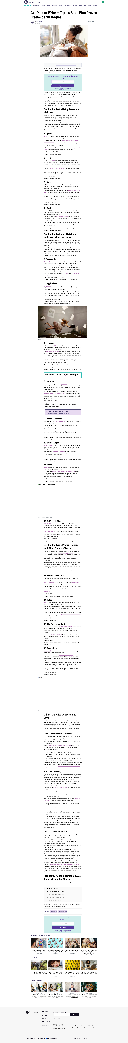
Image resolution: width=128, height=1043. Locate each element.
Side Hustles (54, 911)
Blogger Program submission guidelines (63, 471)
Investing (75, 5)
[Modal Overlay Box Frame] (63, 82)
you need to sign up (62, 216)
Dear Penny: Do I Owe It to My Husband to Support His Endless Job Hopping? (72, 996)
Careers (44, 1015)
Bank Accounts (67, 5)
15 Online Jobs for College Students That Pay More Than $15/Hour (55, 996)
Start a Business (63, 911)
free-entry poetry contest (66, 655)
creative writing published (65, 553)
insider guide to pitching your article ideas (59, 745)
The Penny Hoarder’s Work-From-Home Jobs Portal (64, 864)
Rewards (99, 2)
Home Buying (82, 5)
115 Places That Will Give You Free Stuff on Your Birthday (72, 951)
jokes (67, 273)
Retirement (54, 5)
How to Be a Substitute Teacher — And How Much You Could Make (39, 996)
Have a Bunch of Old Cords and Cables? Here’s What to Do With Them (72, 974)
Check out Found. (70, 375)
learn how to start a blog (60, 787)
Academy (91, 2)
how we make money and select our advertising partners (66, 65)
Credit (60, 5)
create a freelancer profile (57, 168)
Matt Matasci (40, 21)
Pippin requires (48, 531)
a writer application (65, 200)
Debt (48, 5)
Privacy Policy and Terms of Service (34, 1038)
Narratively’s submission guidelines (54, 393)
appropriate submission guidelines (71, 614)
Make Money (27, 5)
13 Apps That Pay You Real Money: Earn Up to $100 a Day (89, 973)
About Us (45, 1011)
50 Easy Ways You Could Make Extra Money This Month (55, 951)
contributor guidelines (52, 351)
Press (44, 1018)
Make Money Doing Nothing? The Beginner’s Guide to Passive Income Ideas (55, 974)
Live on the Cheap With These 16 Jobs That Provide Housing (39, 973)
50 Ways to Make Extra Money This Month (59, 413)
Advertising (46, 1021)
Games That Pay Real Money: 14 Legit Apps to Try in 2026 (39, 951)
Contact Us (45, 1025)
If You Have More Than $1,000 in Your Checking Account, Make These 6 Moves (89, 952)
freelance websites (49, 119)
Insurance (95, 5)
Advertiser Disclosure (74, 2)
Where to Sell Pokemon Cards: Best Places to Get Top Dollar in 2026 (89, 996)
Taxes (89, 5)
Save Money (36, 5)
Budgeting (43, 5)
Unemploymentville (61, 421)
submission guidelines (51, 291)
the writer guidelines (56, 634)
